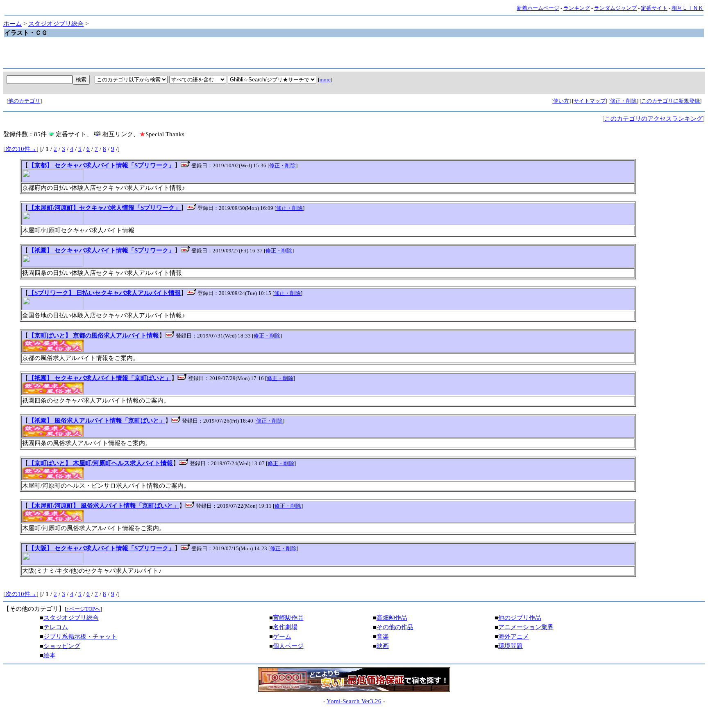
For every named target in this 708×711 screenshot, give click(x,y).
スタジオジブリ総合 (56, 23)
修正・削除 (623, 101)
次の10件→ (20, 149)
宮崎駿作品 (288, 617)
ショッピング (61, 646)
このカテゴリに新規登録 (670, 101)
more (325, 79)
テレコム (55, 627)
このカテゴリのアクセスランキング (653, 118)
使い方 (561, 101)
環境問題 (510, 646)
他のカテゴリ (24, 101)
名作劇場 (285, 627)
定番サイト (654, 8)
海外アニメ (513, 636)
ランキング (576, 8)
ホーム (12, 23)
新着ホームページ (538, 8)
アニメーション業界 (526, 627)
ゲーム (282, 636)
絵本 (49, 655)
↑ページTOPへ (83, 609)
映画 (383, 646)
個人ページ (288, 646)
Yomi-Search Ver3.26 (354, 701)
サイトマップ (590, 101)
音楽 (383, 636)
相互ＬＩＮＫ (687, 8)
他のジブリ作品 (519, 617)
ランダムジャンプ (615, 8)
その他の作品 (395, 627)
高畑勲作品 (392, 617)
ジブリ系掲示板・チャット (80, 636)
